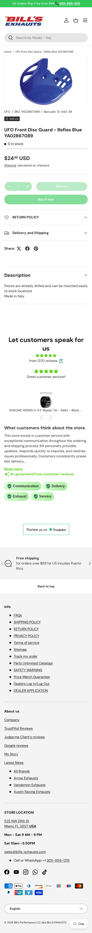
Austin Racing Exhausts (32, 791)
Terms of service (26, 642)
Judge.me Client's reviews (24, 737)
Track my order (25, 656)
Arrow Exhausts (26, 778)
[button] (75, 20)
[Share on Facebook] (27, 248)
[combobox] (46, 37)
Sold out (62, 186)
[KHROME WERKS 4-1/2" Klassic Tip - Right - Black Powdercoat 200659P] (46, 402)
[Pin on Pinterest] (36, 248)
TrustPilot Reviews (18, 728)
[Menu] (85, 20)
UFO (7, 112)
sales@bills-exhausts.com (25, 852)
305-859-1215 (58, 860)
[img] (46, 355)
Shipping (10, 165)
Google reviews (16, 745)
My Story (11, 754)
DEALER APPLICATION (31, 690)
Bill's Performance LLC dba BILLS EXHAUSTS (40, 922)
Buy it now (46, 199)
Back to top (46, 586)
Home (7, 51)
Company (11, 720)
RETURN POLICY (26, 629)
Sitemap (20, 649)
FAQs (18, 615)
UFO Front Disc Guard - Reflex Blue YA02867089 (44, 51)
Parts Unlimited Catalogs (33, 663)
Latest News (14, 762)
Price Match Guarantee (32, 677)
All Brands (22, 771)
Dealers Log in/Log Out (31, 683)
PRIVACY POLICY (26, 636)
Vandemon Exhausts (30, 785)
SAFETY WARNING (28, 670)
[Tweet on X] (19, 248)
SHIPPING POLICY (27, 622)
